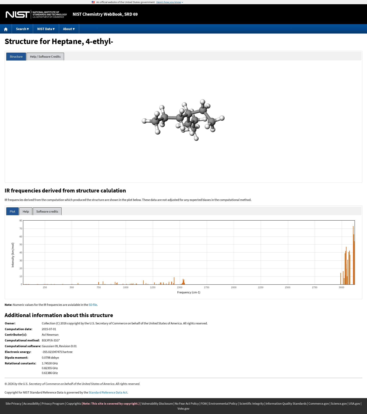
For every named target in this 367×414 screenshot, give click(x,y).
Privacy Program (53, 403)
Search (21, 29)
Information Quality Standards (286, 403)
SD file (93, 305)
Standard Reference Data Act (108, 392)
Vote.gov (183, 408)
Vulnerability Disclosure (157, 403)
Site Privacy (13, 403)
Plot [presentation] (12, 211)
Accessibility (31, 403)
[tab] (16, 57)
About (67, 29)
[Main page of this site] (6, 29)
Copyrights (73, 403)
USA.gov (354, 403)
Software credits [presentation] (47, 211)
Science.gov (339, 403)
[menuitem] (6, 29)
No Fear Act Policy (187, 403)
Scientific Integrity (251, 403)
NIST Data (44, 29)
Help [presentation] (26, 211)
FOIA (204, 403)
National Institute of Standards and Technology (36, 14)
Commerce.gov (319, 403)
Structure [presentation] (16, 56)
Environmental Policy (223, 403)
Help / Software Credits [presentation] (45, 56)
